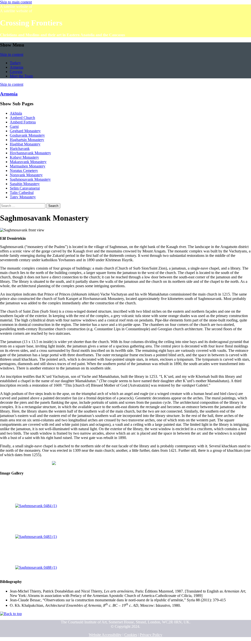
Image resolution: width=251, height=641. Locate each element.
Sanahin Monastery (25, 184)
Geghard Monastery (25, 131)
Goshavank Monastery (27, 135)
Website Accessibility (105, 635)
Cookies (130, 635)
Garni (14, 126)
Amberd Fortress (23, 122)
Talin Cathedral (22, 192)
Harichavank (20, 148)
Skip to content (11, 54)
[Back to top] (11, 614)
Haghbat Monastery (25, 144)
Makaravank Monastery (28, 162)
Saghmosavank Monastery (30, 179)
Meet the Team (21, 76)
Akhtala (16, 113)
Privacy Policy (151, 635)
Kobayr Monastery (24, 157)
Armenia (16, 67)
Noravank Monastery (26, 175)
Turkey (15, 63)
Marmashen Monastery (27, 166)
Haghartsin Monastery (27, 140)
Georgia (16, 72)
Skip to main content (16, 2)
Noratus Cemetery (24, 170)
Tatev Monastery (23, 197)
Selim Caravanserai (25, 188)
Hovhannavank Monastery (30, 153)
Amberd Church (22, 118)
